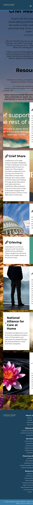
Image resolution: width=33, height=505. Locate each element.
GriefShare (8, 86)
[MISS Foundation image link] (16, 219)
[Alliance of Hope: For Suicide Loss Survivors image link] (16, 373)
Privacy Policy (20, 503)
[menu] (30, 6)
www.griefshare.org (22, 90)
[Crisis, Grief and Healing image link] (16, 288)
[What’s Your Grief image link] (16, 125)
